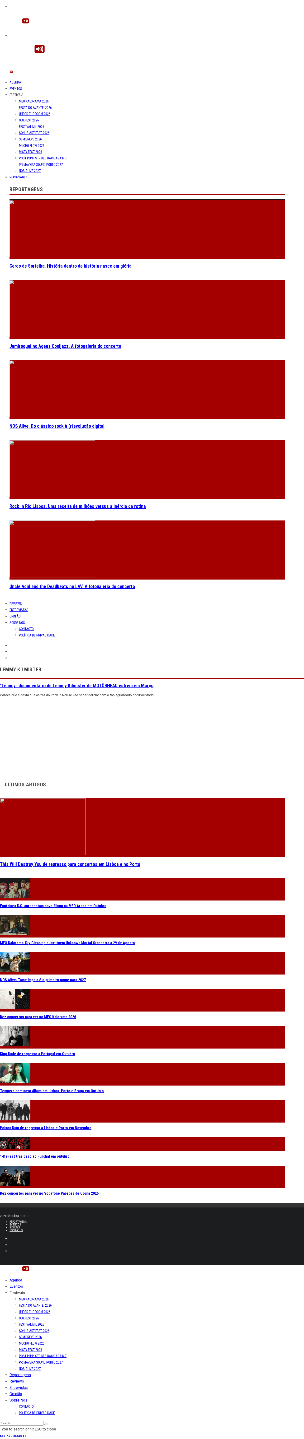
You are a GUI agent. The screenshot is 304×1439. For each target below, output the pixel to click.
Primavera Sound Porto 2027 (41, 165)
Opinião (15, 616)
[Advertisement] (142, 738)
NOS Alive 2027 (30, 171)
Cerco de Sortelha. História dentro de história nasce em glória (71, 266)
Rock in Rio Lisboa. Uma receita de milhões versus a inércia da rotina (78, 506)
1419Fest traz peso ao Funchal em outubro (35, 1156)
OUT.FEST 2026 (29, 120)
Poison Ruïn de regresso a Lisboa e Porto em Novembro (45, 1128)
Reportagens (19, 177)
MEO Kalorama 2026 (34, 101)
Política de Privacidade (37, 635)
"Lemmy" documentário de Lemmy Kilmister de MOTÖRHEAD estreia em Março (76, 685)
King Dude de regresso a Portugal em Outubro (37, 1054)
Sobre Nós (17, 623)
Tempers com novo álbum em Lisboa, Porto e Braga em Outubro (52, 1091)
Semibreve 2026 (30, 139)
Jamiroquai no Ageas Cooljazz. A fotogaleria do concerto (65, 346)
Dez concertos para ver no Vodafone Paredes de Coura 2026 (49, 1193)
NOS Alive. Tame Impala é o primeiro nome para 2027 (43, 980)
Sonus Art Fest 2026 (34, 133)
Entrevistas (19, 610)
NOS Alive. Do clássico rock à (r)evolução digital (57, 426)
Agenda (15, 82)
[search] (46, 1424)
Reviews (16, 604)
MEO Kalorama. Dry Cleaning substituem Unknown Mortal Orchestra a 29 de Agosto (67, 943)
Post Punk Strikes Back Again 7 (42, 158)
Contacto (26, 629)
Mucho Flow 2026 (31, 146)
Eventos (16, 89)
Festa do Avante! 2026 (35, 108)
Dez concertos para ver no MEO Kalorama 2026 (38, 1017)
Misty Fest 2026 (30, 152)
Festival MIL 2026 (31, 127)
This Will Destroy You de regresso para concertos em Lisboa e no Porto (70, 864)
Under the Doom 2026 (34, 114)
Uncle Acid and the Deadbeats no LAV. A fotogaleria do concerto (72, 586)
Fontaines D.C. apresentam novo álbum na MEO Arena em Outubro (53, 906)
